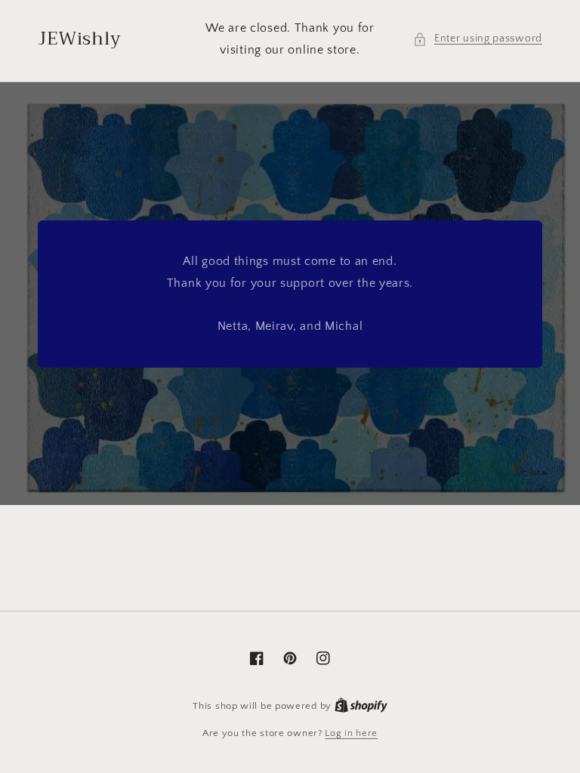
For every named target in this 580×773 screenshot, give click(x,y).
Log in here (351, 733)
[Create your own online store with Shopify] (361, 706)
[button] (477, 38)
